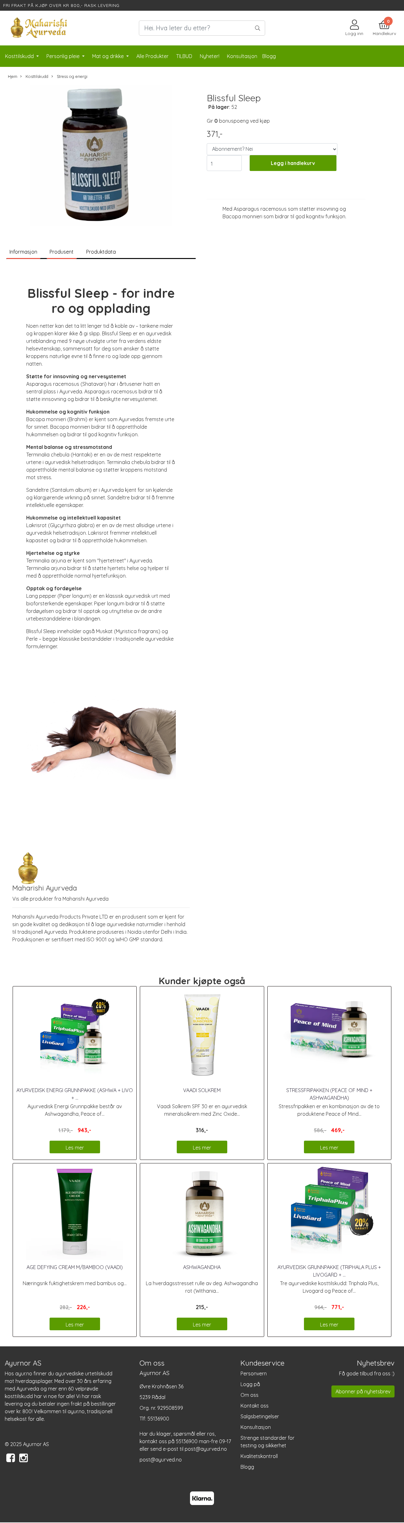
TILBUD (184, 56)
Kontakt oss (255, 1405)
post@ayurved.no (161, 1459)
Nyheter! (209, 56)
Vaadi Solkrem (202, 1090)
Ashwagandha (202, 1267)
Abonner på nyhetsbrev (363, 1391)
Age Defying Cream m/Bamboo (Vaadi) (75, 1267)
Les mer (75, 1147)
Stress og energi (71, 76)
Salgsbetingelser (260, 1416)
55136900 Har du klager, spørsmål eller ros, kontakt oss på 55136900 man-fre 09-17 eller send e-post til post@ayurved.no (185, 1433)
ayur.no (23, 1373)
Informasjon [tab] (23, 252)
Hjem (12, 76)
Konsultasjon (256, 1427)
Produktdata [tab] (101, 252)
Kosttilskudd (20, 56)
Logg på (250, 1384)
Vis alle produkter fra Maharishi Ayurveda (60, 899)
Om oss (249, 1395)
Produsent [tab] (62, 252)
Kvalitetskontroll (259, 1456)
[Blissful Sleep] (101, 156)
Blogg (247, 1467)
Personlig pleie (63, 56)
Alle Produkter (152, 56)
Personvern (254, 1373)
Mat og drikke (108, 56)
